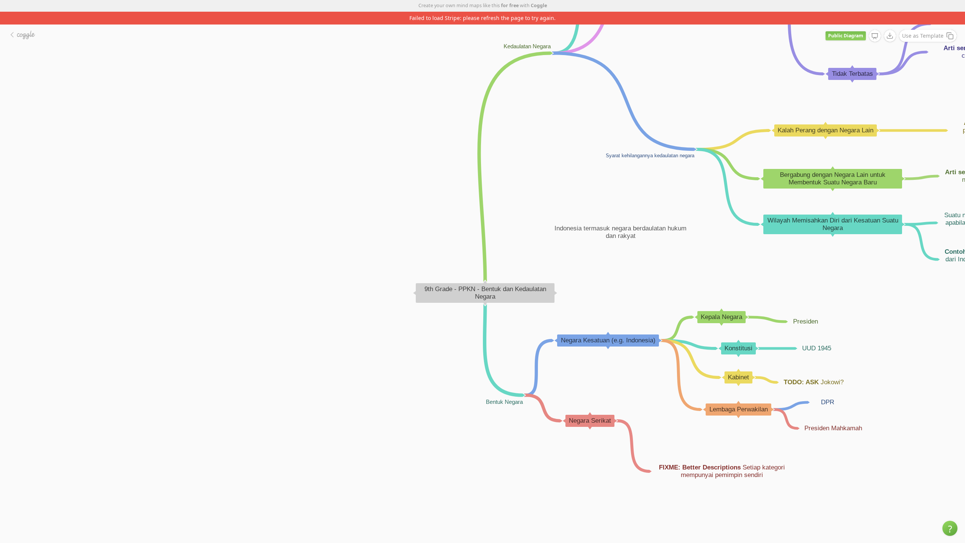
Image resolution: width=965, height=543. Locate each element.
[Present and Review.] (875, 36)
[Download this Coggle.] (890, 36)
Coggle (539, 5)
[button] (949, 528)
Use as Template (923, 35)
